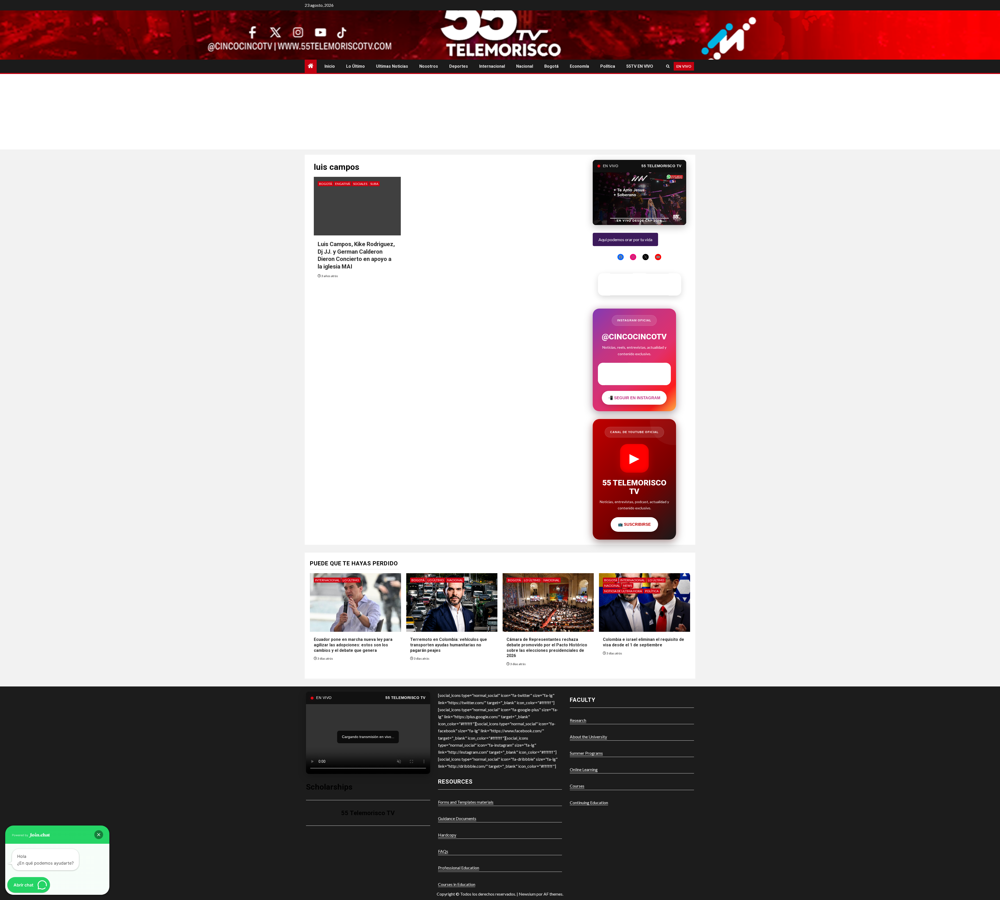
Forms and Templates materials (465, 801)
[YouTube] (658, 257)
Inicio (329, 66)
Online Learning (584, 769)
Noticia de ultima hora (623, 591)
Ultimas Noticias (392, 66)
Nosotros (428, 66)
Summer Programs (586, 753)
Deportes (458, 66)
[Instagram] (633, 257)
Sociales (360, 184)
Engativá (342, 184)
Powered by (20, 835)
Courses (577, 785)
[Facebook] (620, 257)
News (627, 586)
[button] (98, 834)
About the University (588, 736)
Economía (579, 66)
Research (578, 720)
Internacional (492, 66)
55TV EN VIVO (639, 66)
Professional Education (458, 867)
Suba (374, 184)
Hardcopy (447, 834)
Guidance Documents (457, 818)
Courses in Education (456, 884)
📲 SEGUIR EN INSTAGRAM (634, 398)
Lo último (355, 66)
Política (607, 66)
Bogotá (551, 66)
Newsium (527, 893)
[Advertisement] (500, 113)
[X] (645, 257)
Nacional (524, 66)
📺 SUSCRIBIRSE (634, 524)
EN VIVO (683, 66)
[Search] (668, 66)
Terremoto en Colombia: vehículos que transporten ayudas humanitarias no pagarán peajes (448, 645)
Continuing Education (589, 802)
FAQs (443, 851)
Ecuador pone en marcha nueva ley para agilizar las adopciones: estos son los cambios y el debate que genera (353, 645)
